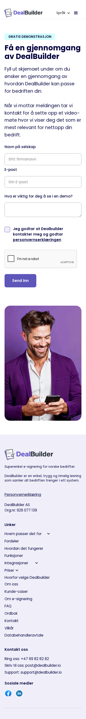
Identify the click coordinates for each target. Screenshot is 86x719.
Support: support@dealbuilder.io (33, 672)
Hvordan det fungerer (24, 548)
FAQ (8, 605)
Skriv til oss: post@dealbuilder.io (33, 665)
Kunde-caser (16, 591)
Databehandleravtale (24, 635)
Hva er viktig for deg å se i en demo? (39, 196)
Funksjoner (14, 555)
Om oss (11, 584)
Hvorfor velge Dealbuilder (27, 577)
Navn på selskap (20, 146)
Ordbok (11, 613)
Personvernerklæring (23, 494)
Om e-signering (18, 598)
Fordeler (12, 541)
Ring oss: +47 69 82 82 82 (27, 658)
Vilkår (9, 628)
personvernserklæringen (37, 239)
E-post (11, 169)
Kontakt (12, 620)
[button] (63, 13)
